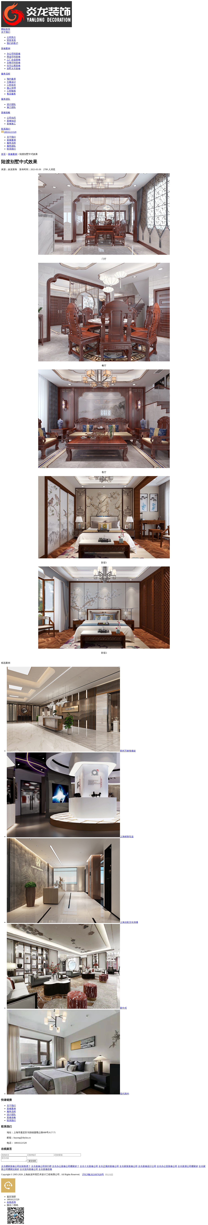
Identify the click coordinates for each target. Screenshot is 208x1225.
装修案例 (11, 140)
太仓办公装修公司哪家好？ (65, 1166)
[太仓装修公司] (36, 26)
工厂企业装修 (13, 59)
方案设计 (11, 82)
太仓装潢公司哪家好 (188, 1166)
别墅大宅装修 (13, 68)
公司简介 (11, 37)
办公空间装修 (13, 53)
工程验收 (11, 91)
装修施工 (11, 123)
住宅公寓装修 (13, 65)
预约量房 (11, 79)
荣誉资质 (11, 40)
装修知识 (11, 121)
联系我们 (11, 149)
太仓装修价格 (45, 1169)
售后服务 (11, 94)
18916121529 (10, 132)
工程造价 (11, 85)
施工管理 (11, 88)
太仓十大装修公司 (89, 1166)
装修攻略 (11, 1117)
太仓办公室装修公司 (167, 1166)
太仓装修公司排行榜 (41, 1166)
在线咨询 (11, 1202)
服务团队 (11, 146)
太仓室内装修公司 (29, 1169)
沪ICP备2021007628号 (93, 1174)
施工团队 (11, 107)
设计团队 (11, 104)
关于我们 (11, 137)
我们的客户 (12, 43)
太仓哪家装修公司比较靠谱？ (16, 1166)
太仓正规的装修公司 (108, 1166)
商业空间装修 (13, 56)
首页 (3, 154)
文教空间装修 (13, 62)
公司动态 (11, 118)
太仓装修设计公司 (147, 1166)
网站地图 (109, 1175)
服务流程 (11, 143)
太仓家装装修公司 (128, 1166)
